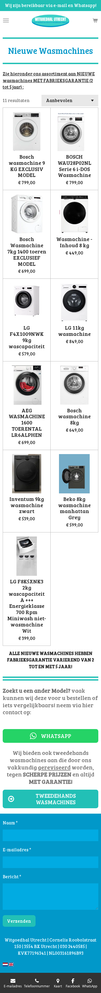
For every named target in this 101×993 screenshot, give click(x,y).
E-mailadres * (17, 849)
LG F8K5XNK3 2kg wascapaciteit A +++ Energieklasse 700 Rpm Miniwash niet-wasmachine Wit (26, 606)
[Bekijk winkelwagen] (95, 20)
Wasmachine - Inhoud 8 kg (74, 242)
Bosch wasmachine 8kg (74, 416)
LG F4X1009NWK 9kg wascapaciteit (27, 337)
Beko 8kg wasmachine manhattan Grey (74, 508)
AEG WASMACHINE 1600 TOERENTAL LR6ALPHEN (27, 422)
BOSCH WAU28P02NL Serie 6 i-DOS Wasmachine (74, 166)
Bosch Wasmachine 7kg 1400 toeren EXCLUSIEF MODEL (26, 251)
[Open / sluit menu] (6, 20)
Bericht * (12, 876)
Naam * (10, 823)
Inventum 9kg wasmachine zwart (26, 505)
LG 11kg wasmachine (74, 331)
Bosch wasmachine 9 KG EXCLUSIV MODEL (27, 166)
